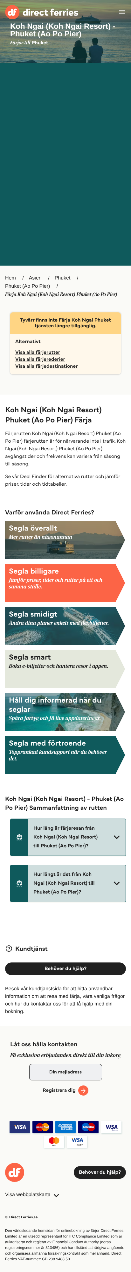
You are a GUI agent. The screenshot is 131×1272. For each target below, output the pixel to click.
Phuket (63, 278)
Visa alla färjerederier (40, 359)
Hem (10, 278)
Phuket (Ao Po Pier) (27, 286)
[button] (68, 837)
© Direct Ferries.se (21, 1217)
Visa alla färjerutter (37, 352)
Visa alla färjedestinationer (46, 366)
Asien (35, 278)
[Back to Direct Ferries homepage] (41, 12)
